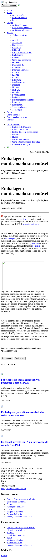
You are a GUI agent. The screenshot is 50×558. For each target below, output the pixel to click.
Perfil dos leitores (19, 17)
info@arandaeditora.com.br (13, 488)
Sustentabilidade (19, 107)
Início (9, 10)
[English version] (8, 147)
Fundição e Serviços (21, 144)
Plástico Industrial (20, 129)
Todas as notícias (19, 35)
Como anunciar (13, 115)
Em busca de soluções (22, 52)
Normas (15, 87)
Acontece (16, 40)
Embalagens (17, 55)
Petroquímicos (18, 95)
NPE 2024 (17, 90)
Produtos (16, 102)
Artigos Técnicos (19, 25)
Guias (9, 112)
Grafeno (15, 62)
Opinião (15, 92)
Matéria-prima (18, 82)
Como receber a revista (17, 117)
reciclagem (21, 219)
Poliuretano (17, 97)
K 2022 (15, 75)
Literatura (16, 80)
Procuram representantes (23, 100)
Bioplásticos (17, 45)
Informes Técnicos (20, 70)
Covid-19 (16, 47)
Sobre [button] (9, 12)
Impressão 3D (18, 65)
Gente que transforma (21, 60)
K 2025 (15, 77)
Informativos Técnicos (22, 27)
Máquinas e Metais (20, 139)
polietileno (37, 246)
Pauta (14, 20)
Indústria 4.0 (17, 67)
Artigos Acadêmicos (21, 30)
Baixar (4, 555)
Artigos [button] (10, 22)
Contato (10, 120)
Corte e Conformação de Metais (26, 142)
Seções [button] (10, 32)
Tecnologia (17, 110)
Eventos (15, 57)
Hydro (15, 137)
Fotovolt (16, 134)
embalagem (10, 238)
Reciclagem (17, 105)
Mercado (16, 85)
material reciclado (31, 224)
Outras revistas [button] (13, 124)
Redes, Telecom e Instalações (25, 132)
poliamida (34, 243)
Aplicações (17, 42)
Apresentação (18, 15)
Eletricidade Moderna (21, 127)
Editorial (16, 50)
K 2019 (15, 72)
